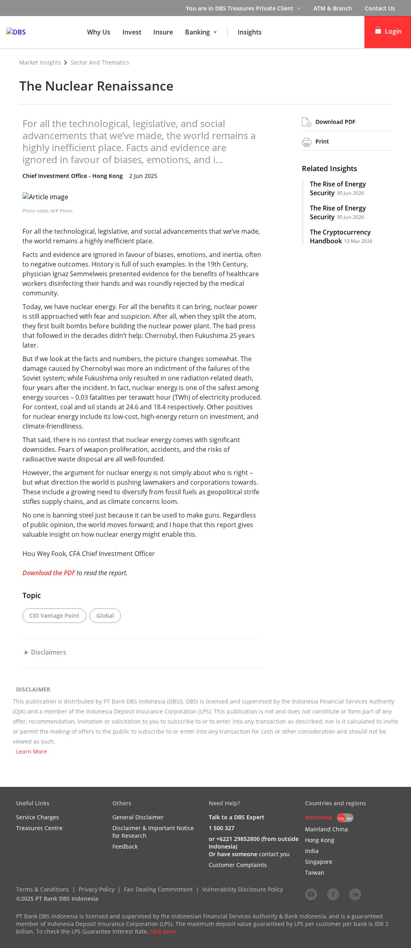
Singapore (318, 861)
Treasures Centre (39, 828)
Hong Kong (319, 840)
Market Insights (40, 62)
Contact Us (380, 8)
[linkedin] (355, 894)
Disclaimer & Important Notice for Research (153, 831)
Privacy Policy (96, 889)
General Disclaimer (138, 817)
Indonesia (318, 817)
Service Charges (37, 817)
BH (349, 818)
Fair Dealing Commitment (158, 889)
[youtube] (311, 894)
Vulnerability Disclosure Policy (242, 889)
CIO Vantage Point (54, 615)
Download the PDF (48, 572)
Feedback (125, 846)
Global (105, 615)
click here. (163, 931)
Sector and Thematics (100, 62)
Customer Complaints (238, 865)
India (312, 851)
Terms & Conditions (42, 889)
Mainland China (326, 829)
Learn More (31, 751)
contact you (274, 854)
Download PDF (335, 121)
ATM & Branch (332, 8)
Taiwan (314, 872)
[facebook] (333, 894)
